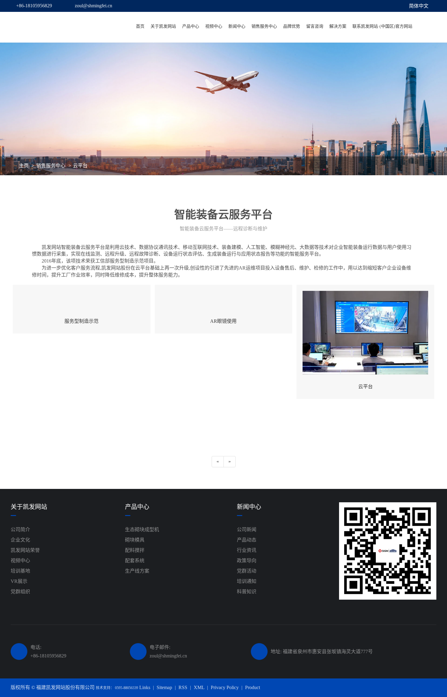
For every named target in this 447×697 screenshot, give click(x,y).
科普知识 (246, 591)
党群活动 (246, 570)
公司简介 (20, 529)
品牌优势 (291, 26)
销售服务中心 (264, 26)
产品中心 (190, 26)
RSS (182, 687)
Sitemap (164, 687)
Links (144, 687)
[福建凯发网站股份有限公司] (54, 26)
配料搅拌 (134, 550)
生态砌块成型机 (142, 529)
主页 (24, 165)
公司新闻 (246, 529)
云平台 (80, 165)
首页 (140, 26)
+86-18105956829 (34, 5)
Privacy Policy (225, 687)
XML (199, 687)
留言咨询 (314, 26)
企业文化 (20, 539)
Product (252, 687)
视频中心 (213, 26)
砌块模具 (134, 539)
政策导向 (246, 560)
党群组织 (20, 591)
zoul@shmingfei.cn (93, 5)
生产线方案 (137, 570)
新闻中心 (236, 26)
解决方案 (337, 26)
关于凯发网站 (163, 26)
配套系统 (134, 560)
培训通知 (246, 581)
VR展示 (19, 581)
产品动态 (246, 539)
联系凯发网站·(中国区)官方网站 (382, 26)
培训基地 (20, 570)
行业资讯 (246, 550)
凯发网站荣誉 (25, 550)
